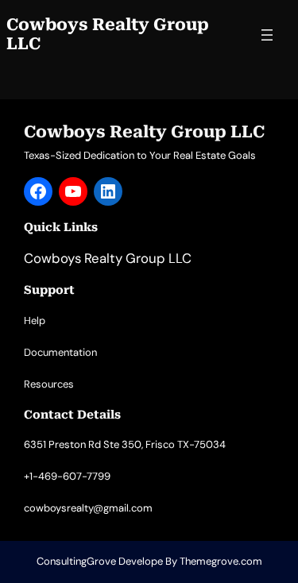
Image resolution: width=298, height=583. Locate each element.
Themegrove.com (221, 561)
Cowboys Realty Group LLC (107, 34)
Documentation (60, 352)
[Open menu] (267, 34)
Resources (49, 384)
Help (34, 320)
